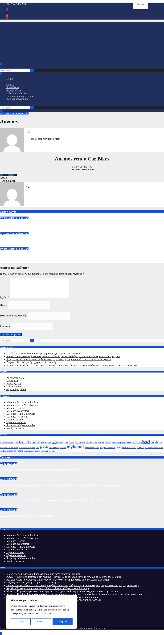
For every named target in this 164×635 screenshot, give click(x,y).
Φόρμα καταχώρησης (17, 99)
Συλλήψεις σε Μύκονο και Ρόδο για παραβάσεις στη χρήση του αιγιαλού (43, 353)
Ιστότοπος (5, 326)
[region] (41, 612)
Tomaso (4, 224)
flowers (108, 442)
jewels (44, 447)
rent (118, 447)
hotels (154, 442)
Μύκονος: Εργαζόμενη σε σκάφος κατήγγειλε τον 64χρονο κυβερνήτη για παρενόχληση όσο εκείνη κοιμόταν (62, 591)
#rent (57, 138)
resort (124, 447)
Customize (20, 621)
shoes (6, 451)
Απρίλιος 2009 (13, 383)
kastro (51, 448)
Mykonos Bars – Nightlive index (23, 405)
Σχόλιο (4, 297)
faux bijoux (98, 442)
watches (52, 451)
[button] (1, 67)
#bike (33, 138)
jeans (37, 448)
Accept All (62, 621)
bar (17, 442)
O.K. (2, 255)
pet (101, 447)
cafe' (49, 443)
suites (37, 451)
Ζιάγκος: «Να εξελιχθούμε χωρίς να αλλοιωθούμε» (32, 362)
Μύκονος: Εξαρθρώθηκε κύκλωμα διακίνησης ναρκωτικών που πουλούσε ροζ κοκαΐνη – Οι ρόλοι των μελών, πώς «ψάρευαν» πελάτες (75, 594)
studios (31, 451)
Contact (10, 84)
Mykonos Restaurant (16, 416)
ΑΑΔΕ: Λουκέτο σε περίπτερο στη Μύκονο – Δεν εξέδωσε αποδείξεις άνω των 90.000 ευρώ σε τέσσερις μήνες (63, 356)
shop (11, 451)
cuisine (71, 443)
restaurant (131, 447)
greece (128, 442)
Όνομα (3, 305)
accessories (5, 442)
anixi (12, 443)
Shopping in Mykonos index (20, 425)
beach (22, 442)
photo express (109, 448)
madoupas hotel (60, 448)
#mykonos (48, 138)
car (54, 442)
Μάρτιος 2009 (13, 386)
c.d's (45, 442)
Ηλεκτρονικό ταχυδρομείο (13, 315)
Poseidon (5, 239)
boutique (37, 442)
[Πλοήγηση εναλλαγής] (4, 65)
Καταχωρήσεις (13, 90)
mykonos (75, 446)
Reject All (41, 621)
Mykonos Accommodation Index (23, 402)
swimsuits (45, 451)
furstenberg (116, 443)
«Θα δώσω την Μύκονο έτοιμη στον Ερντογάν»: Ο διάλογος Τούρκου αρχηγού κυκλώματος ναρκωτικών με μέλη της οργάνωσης (72, 365)
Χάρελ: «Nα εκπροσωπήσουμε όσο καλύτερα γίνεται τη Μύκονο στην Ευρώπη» (47, 588)
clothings (60, 442)
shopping (18, 451)
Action (4, 177)
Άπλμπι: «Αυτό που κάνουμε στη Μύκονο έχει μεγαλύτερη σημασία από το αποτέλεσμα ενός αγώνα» (58, 359)
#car (40, 138)
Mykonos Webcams (16, 422)
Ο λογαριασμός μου (16, 93)
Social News (12, 87)
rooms (140, 447)
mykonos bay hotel (92, 448)
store (26, 451)
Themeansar (100, 628)
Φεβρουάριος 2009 (16, 389)
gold (123, 443)
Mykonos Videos (15, 419)
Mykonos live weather (17, 411)
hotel (146, 442)
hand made (137, 442)
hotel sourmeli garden (27, 448)
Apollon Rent (9, 180)
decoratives (80, 442)
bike (28, 442)
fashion (89, 442)
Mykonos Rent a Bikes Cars (14, 113)
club (66, 443)
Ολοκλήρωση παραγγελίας (20, 96)
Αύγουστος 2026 (15, 378)
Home (9, 78)
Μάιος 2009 (12, 380)
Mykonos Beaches (15, 408)
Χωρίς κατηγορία (15, 428)
